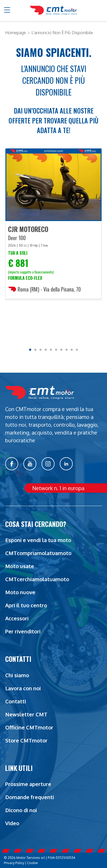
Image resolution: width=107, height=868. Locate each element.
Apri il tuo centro (26, 605)
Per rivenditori (23, 631)
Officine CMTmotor (29, 727)
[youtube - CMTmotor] (29, 463)
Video (12, 823)
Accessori (17, 618)
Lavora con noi (23, 688)
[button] (7, 10)
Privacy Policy (14, 863)
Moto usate (19, 566)
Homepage (15, 32)
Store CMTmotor (26, 740)
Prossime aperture (28, 784)
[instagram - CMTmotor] (48, 463)
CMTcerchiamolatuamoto (37, 579)
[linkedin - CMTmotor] (66, 463)
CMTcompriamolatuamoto (38, 553)
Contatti (15, 701)
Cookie (32, 863)
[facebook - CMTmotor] (11, 463)
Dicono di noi (21, 810)
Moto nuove (20, 592)
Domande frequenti (29, 797)
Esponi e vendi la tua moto (38, 540)
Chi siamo (17, 675)
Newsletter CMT (26, 714)
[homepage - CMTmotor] (53, 10)
